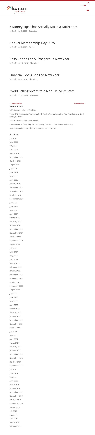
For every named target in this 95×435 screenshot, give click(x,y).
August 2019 (15, 407)
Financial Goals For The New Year (34, 75)
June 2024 (14, 206)
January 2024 (15, 225)
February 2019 (15, 426)
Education (33, 31)
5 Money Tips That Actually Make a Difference (44, 26)
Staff (14, 31)
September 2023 (16, 240)
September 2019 (16, 403)
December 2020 (16, 354)
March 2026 (14, 153)
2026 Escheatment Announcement (24, 120)
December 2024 (16, 187)
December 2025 (16, 157)
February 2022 (15, 312)
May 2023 (13, 255)
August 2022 (15, 290)
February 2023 (15, 267)
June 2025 (14, 172)
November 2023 (16, 233)
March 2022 (14, 309)
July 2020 (13, 369)
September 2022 (16, 286)
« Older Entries (16, 104)
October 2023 (15, 237)
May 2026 (13, 146)
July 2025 (13, 168)
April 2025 (14, 180)
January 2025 (15, 183)
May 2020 (13, 377)
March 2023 (14, 263)
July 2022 (13, 293)
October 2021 (15, 327)
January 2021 (15, 350)
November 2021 (16, 324)
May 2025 (13, 176)
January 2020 (15, 388)
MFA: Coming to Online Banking (23, 110)
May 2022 (13, 301)
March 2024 (14, 218)
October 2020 (15, 362)
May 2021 (13, 335)
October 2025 (15, 161)
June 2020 (14, 373)
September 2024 (16, 199)
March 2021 (14, 343)
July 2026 (13, 138)
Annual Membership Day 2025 (32, 43)
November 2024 (16, 191)
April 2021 (14, 339)
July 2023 (13, 248)
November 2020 (16, 358)
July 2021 (13, 331)
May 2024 (13, 210)
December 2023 (16, 229)
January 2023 (15, 271)
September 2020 (16, 365)
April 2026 (14, 149)
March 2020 (14, 384)
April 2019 (14, 419)
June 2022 (14, 297)
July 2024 (13, 202)
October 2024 (15, 195)
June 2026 (14, 142)
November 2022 (16, 278)
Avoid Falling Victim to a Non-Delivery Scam (42, 91)
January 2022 (15, 316)
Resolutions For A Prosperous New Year (39, 59)
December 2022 (16, 274)
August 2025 (15, 165)
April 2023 (14, 259)
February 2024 (15, 221)
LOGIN (83, 5)
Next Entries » (79, 104)
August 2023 (15, 244)
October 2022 (15, 282)
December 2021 (16, 320)
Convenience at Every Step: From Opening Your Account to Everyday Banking (41, 124)
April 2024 (14, 214)
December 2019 (16, 392)
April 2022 (14, 305)
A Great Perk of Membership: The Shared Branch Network (33, 128)
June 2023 (14, 252)
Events (32, 47)
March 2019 (14, 422)
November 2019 (16, 396)
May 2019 (13, 415)
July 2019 (13, 411)
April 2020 (14, 381)
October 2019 (15, 400)
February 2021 (15, 346)
